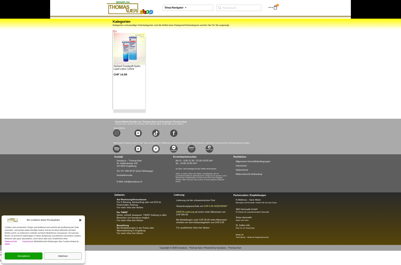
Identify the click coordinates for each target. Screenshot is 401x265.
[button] (80, 220)
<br (201, 222)
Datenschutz (11, 241)
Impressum (28, 241)
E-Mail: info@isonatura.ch (129, 181)
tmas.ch (240, 234)
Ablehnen (63, 256)
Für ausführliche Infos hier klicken (193, 227)
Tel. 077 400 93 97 (126, 171)
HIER (7, 244)
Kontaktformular (125, 175)
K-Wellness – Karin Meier (248, 200)
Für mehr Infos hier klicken (130, 207)
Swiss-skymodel (244, 217)
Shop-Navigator (174, 7)
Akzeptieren (24, 256)
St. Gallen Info (243, 225)
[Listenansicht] (116, 31)
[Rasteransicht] (114, 31)
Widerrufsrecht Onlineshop (249, 174)
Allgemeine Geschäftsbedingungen (253, 161)
